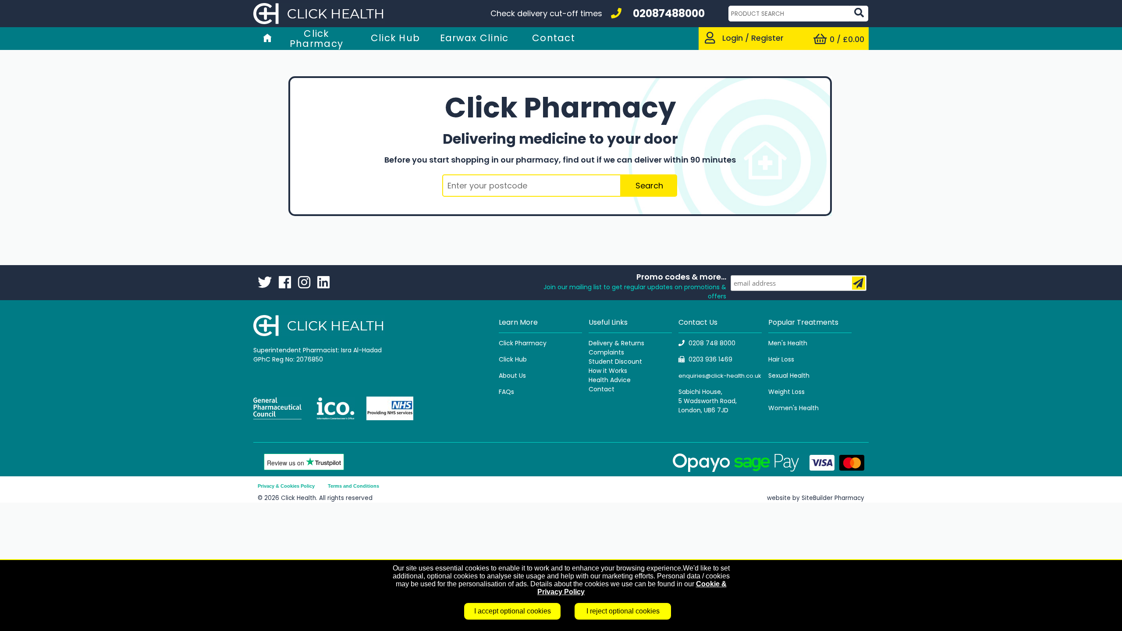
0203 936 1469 (710, 359)
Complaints (606, 352)
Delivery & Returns (616, 343)
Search (649, 185)
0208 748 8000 (712, 343)
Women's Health (793, 408)
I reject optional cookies (623, 611)
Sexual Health (789, 375)
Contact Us (697, 322)
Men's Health (787, 343)
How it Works (608, 370)
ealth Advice (612, 380)
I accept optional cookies (512, 611)
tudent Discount (617, 361)
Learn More (518, 322)
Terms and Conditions (353, 486)
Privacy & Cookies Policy (286, 486)
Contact (601, 389)
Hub (521, 359)
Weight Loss (786, 391)
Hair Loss (781, 359)
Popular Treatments (803, 322)
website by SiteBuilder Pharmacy (815, 498)
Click (507, 359)
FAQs (506, 391)
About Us (512, 375)
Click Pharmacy (523, 343)
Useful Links (608, 322)
